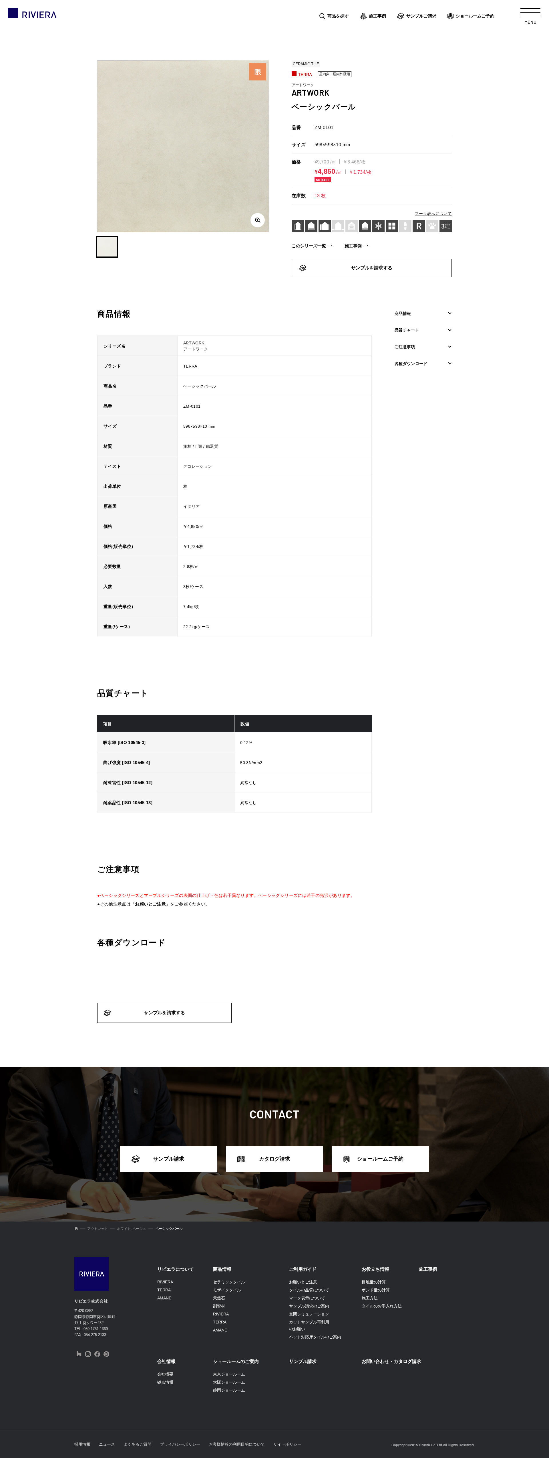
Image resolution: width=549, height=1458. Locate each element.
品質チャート (407, 330)
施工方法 (370, 1298)
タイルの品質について (309, 1290)
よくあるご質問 (138, 1444)
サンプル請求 (168, 1159)
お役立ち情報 (375, 1269)
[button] (107, 247)
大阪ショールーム (229, 1382)
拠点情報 (165, 1382)
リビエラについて (175, 1269)
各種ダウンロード (411, 363)
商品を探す (338, 15)
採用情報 (82, 1444)
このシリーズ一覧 (309, 245)
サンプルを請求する (371, 267)
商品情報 (403, 313)
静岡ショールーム (229, 1390)
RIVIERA (165, 1282)
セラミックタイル (229, 1282)
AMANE (164, 1298)
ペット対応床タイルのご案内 (315, 1337)
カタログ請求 (274, 1159)
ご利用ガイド (303, 1269)
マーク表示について (433, 213)
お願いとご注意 (150, 903)
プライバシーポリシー (180, 1444)
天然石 (219, 1298)
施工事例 (377, 15)
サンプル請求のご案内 (309, 1306)
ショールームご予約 (475, 15)
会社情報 (166, 1361)
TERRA (164, 1290)
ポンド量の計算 (376, 1290)
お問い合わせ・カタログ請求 (391, 1361)
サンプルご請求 (421, 15)
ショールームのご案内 (236, 1361)
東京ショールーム (229, 1374)
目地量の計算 (374, 1282)
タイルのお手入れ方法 (382, 1306)
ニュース (107, 1444)
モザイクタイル (227, 1290)
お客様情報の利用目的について (237, 1444)
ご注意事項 (405, 346)
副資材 (219, 1306)
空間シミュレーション (309, 1314)
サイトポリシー (287, 1444)
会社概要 (165, 1374)
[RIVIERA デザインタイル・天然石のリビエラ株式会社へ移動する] (76, 1229)
